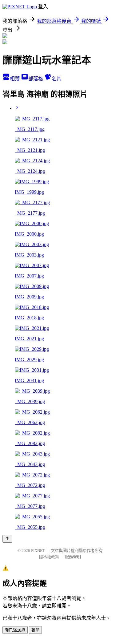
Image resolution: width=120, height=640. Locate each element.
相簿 (15, 78)
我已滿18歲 (15, 630)
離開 (35, 630)
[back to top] (7, 539)
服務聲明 (73, 556)
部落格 (36, 78)
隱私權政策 (49, 556)
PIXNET (38, 550)
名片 (57, 78)
